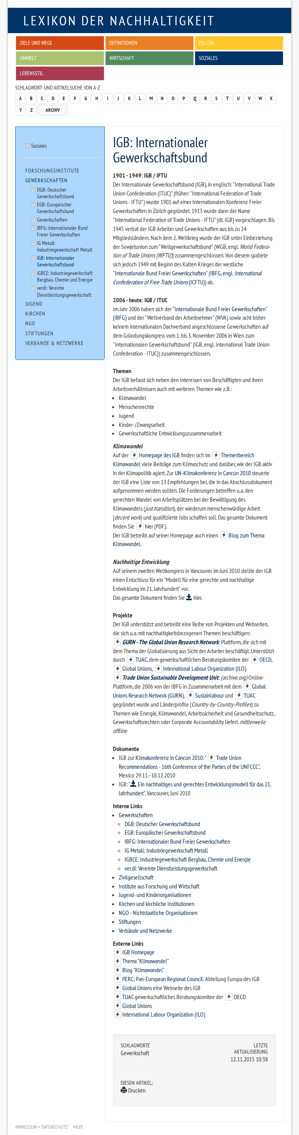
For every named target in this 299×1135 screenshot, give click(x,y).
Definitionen (123, 42)
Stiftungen (130, 921)
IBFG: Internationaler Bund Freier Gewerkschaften (177, 841)
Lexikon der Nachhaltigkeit (119, 20)
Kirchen (35, 313)
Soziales (208, 58)
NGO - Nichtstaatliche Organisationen (158, 912)
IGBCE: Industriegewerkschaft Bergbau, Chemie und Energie (188, 859)
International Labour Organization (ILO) (204, 668)
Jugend (33, 303)
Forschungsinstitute (52, 170)
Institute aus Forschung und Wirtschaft (159, 886)
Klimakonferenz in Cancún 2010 (169, 757)
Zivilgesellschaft (136, 877)
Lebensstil (31, 73)
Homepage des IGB (159, 455)
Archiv (53, 110)
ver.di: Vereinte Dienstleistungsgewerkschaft (171, 868)
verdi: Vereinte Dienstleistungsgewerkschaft (64, 291)
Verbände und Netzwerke (145, 930)
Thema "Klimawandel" (145, 961)
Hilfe (78, 1127)
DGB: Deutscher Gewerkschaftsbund (162, 824)
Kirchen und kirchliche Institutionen (156, 904)
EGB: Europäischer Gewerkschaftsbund (165, 832)
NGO (30, 323)
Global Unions (137, 668)
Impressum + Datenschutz (41, 1127)
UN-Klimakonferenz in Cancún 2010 (213, 473)
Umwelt (28, 58)
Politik (206, 42)
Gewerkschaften (136, 815)
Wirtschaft (121, 58)
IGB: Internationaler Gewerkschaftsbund (55, 261)
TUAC (141, 659)
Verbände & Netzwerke (54, 343)
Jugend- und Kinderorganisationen (155, 895)
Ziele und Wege (36, 42)
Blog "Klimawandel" (143, 970)
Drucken (136, 1090)
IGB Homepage (138, 952)
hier (149, 526)
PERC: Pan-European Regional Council (162, 979)
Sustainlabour (209, 695)
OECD (265, 659)
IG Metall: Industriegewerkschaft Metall (166, 850)
